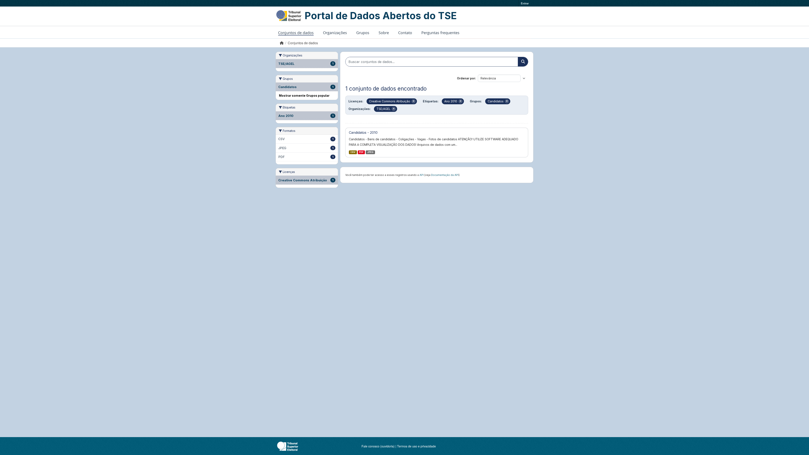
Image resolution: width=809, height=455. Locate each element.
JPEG (370, 152)
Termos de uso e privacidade (416, 446)
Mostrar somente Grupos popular (304, 95)
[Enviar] (523, 61)
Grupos (362, 32)
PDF (361, 152)
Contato (405, 32)
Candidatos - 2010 (363, 132)
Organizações (335, 32)
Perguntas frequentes (440, 32)
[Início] (282, 42)
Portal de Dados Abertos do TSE (381, 15)
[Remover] (413, 101)
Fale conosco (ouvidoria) (378, 446)
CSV (352, 152)
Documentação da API (445, 175)
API (421, 175)
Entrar (525, 3)
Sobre (384, 32)
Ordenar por (466, 78)
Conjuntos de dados (296, 32)
